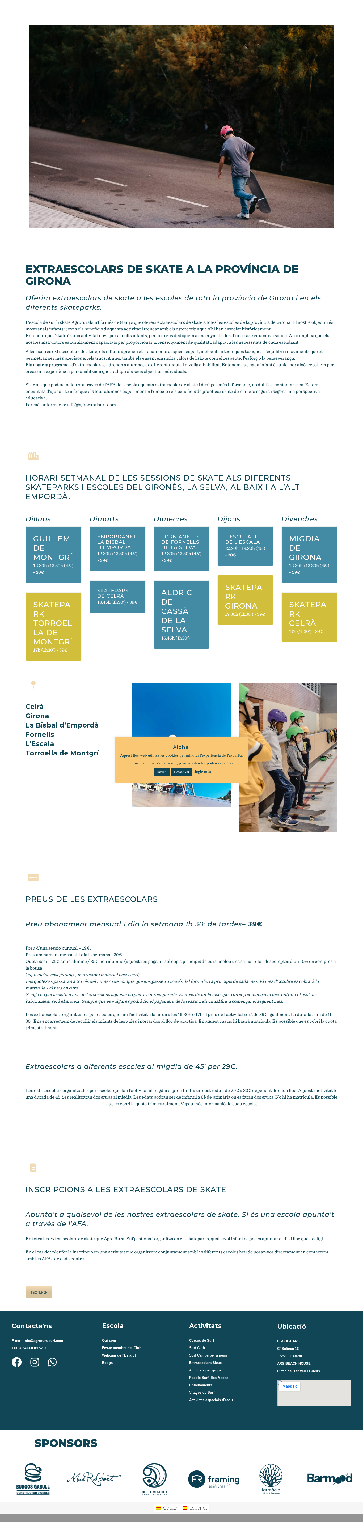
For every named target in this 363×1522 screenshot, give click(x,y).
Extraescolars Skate (205, 1363)
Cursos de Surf (201, 1340)
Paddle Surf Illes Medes (208, 1378)
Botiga (107, 1363)
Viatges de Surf (201, 1393)
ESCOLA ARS (288, 1341)
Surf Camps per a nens (208, 1355)
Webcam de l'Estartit (119, 1355)
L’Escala (40, 744)
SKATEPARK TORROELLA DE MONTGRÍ (53, 623)
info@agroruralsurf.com (91, 404)
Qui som (109, 1340)
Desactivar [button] (181, 771)
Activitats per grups (205, 1370)
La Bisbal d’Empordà (62, 725)
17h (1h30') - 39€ (50, 650)
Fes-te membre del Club (121, 1348)
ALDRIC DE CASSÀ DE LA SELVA (176, 611)
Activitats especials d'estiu (211, 1400)
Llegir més (201, 771)
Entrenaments (200, 1385)
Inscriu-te (39, 1292)
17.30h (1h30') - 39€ (245, 614)
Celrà (35, 707)
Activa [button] (161, 771)
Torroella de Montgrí (62, 753)
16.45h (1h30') (175, 638)
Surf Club (197, 1348)
